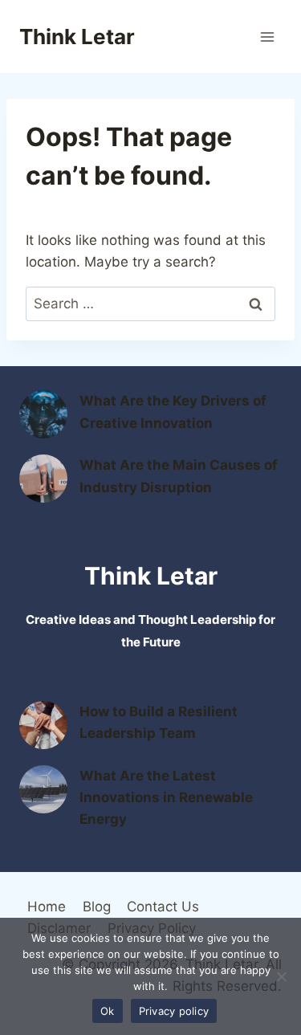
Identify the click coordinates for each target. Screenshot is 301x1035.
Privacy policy (174, 1010)
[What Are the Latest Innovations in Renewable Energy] (43, 789)
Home (46, 906)
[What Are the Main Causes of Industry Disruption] (43, 478)
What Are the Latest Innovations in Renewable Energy (166, 797)
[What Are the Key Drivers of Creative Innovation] (43, 414)
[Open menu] (267, 36)
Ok (107, 1010)
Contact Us (163, 906)
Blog (97, 906)
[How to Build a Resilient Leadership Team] (43, 725)
